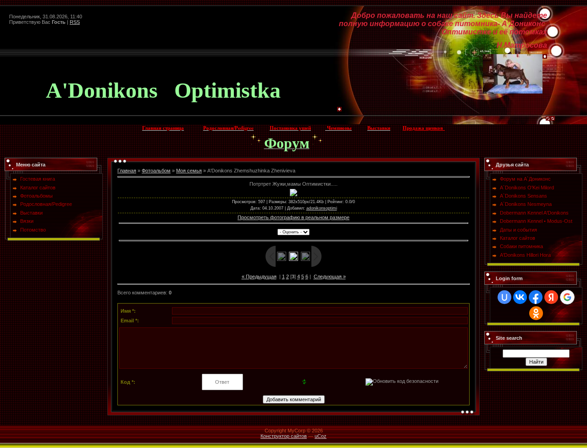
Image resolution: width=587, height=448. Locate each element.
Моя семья (189, 170)
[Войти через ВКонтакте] (520, 297)
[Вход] (552, 120)
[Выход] (548, 120)
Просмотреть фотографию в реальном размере (293, 217)
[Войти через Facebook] (536, 297)
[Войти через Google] (567, 297)
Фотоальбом (156, 170)
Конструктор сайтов (283, 436)
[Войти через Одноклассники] (536, 313)
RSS (75, 22)
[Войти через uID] (504, 297)
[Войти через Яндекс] (551, 297)
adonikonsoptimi (321, 208)
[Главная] (545, 57)
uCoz (321, 436)
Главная (126, 170)
